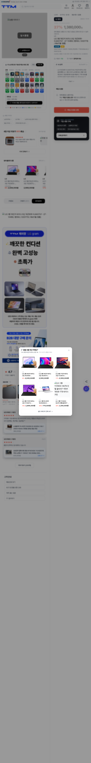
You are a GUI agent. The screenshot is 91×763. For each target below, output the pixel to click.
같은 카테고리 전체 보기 (44, 411)
